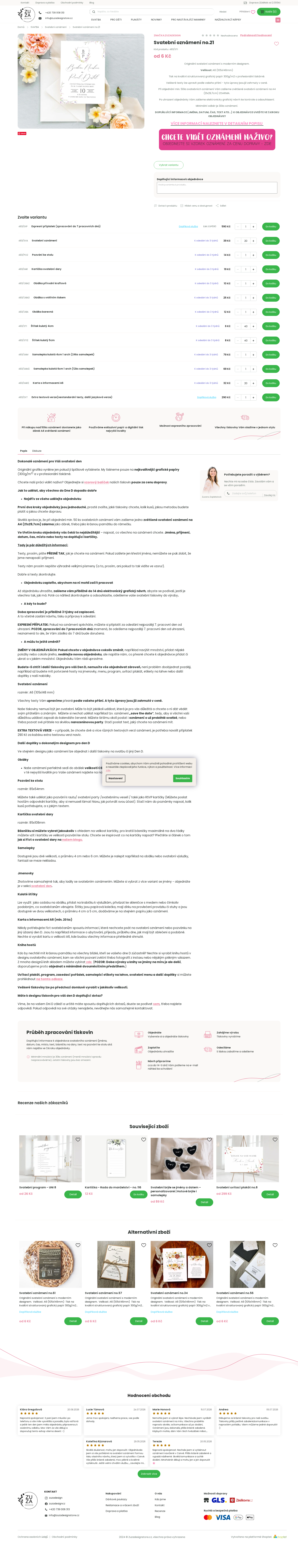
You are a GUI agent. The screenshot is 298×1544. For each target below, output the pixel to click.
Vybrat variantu (168, 165)
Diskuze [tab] (36, 451)
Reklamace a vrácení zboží (122, 1505)
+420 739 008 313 (59, 1509)
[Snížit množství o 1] (238, 227)
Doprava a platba (45, 2)
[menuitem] (96, 19)
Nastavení (116, 778)
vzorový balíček (96, 482)
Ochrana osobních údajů (33, 1536)
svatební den (41, 886)
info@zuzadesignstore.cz (64, 1515)
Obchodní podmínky (72, 2)
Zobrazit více (149, 1474)
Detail (73, 1194)
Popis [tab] (23, 451)
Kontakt (25, 2)
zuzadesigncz (57, 1503)
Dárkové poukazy (116, 1499)
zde (108, 770)
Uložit (23, 133)
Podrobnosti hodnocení (256, 35)
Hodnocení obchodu (149, 1395)
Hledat (223, 11)
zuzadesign (55, 1498)
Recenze (160, 1511)
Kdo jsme (160, 1499)
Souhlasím (183, 778)
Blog (91, 2)
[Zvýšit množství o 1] (253, 227)
